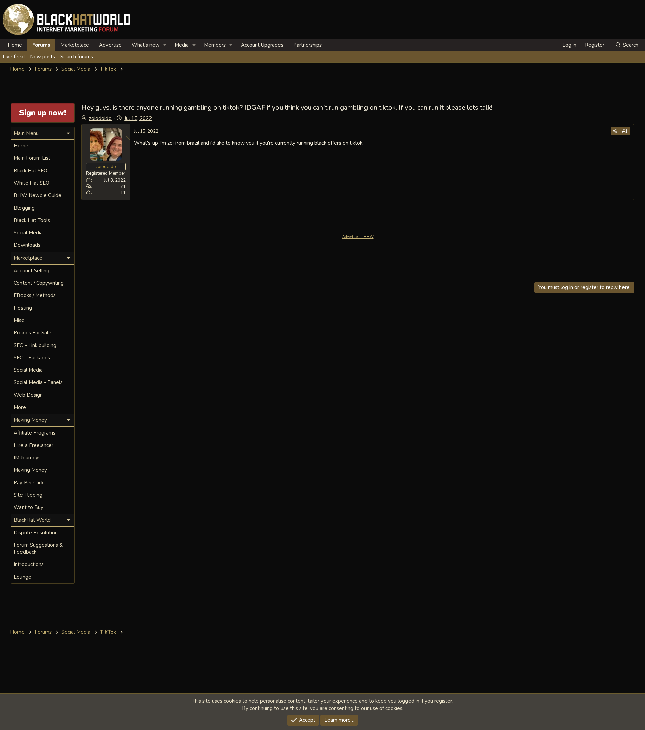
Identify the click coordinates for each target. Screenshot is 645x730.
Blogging (24, 207)
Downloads (27, 245)
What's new (146, 45)
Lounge (22, 577)
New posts (42, 56)
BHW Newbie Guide (37, 195)
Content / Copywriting (39, 283)
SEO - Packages (32, 357)
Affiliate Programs (34, 432)
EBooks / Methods (35, 295)
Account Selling (31, 270)
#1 (625, 131)
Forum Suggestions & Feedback (38, 548)
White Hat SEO (31, 183)
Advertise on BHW (358, 236)
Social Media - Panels (38, 382)
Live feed (14, 56)
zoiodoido (100, 118)
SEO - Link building (35, 345)
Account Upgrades (262, 45)
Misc (19, 320)
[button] (165, 45)
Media (182, 45)
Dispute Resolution (36, 532)
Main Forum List (32, 158)
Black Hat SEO (30, 170)
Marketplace (74, 45)
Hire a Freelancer (33, 445)
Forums (41, 45)
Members (215, 45)
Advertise (110, 45)
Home (15, 45)
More (20, 407)
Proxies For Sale (32, 332)
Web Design (28, 395)
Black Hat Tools (32, 220)
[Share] (615, 131)
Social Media (28, 232)
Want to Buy (28, 507)
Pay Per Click (29, 482)
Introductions (29, 564)
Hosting (23, 308)
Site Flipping (28, 495)
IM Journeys (27, 457)
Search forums (76, 56)
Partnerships (307, 45)
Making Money (30, 470)
